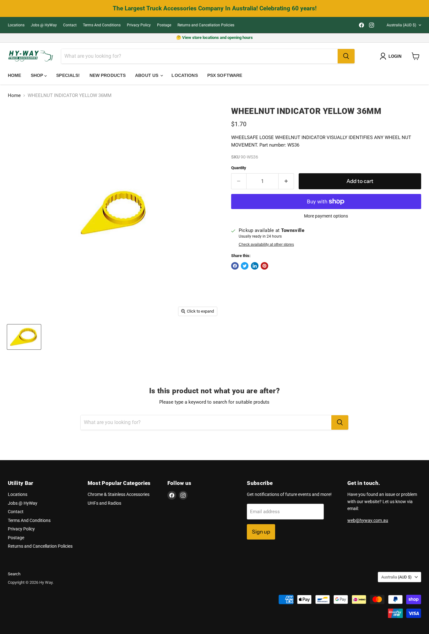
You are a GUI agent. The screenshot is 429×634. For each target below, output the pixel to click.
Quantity (238, 167)
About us (147, 75)
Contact (70, 25)
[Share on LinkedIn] (254, 266)
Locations (16, 25)
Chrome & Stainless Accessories (118, 494)
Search (14, 574)
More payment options (326, 215)
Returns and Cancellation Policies (205, 25)
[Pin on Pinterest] (264, 266)
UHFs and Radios (104, 503)
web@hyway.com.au (367, 520)
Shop (38, 75)
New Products (108, 75)
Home (14, 75)
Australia (401, 25)
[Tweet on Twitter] (244, 266)
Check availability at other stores (266, 244)
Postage (164, 25)
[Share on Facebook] (235, 266)
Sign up (261, 532)
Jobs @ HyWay (44, 25)
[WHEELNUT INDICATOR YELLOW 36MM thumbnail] (24, 337)
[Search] (346, 56)
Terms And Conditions (102, 25)
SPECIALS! (68, 75)
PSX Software (224, 75)
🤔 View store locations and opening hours (214, 37)
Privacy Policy (139, 25)
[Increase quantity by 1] (286, 181)
